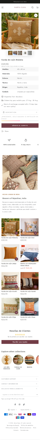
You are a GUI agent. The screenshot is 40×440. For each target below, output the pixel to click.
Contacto (16, 430)
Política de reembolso (27, 425)
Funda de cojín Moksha (9, 238)
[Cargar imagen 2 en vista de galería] (15, 53)
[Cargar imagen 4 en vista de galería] (25, 53)
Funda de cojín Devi (27, 238)
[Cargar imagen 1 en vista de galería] (10, 53)
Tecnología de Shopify (13, 425)
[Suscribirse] (37, 395)
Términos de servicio (25, 428)
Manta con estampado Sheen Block (28, 264)
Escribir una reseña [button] (20, 342)
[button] (32, 7)
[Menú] (2, 7)
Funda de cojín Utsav (27, 317)
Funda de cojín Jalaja (8, 263)
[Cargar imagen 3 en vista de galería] (20, 53)
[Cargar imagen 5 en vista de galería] (30, 53)
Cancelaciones (24, 430)
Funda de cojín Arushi (9, 291)
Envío (11, 66)
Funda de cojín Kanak (28, 291)
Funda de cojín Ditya (8, 317)
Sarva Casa (17, 423)
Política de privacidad (12, 428)
